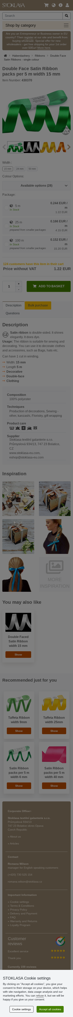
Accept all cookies (50, 1009)
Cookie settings (21, 1009)
